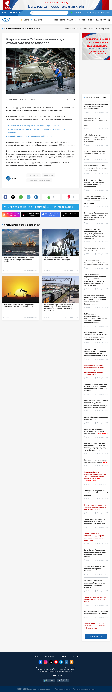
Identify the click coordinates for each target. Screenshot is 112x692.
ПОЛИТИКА (71, 20)
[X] (8, 13)
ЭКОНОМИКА (93, 20)
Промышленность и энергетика (96, 29)
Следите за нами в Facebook (51, 214)
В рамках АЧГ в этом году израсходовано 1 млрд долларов (33, 125)
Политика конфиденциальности (84, 689)
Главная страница (72, 28)
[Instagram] (5, 13)
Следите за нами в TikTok (32, 214)
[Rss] (19, 13)
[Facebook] (2, 13)
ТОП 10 (75, 656)
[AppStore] (63, 681)
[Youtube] (11, 13)
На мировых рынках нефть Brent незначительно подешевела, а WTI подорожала (37, 130)
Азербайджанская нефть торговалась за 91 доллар (30, 136)
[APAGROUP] (56, 675)
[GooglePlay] (49, 681)
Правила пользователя (63, 689)
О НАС (36, 656)
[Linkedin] (16, 13)
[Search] (65, 13)
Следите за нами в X (71, 214)
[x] (51, 662)
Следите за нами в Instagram (12, 214)
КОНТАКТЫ (49, 656)
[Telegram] (14, 13)
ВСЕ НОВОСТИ (59, 20)
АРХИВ (63, 656)
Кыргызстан (33, 175)
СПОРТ (103, 20)
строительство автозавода (39, 180)
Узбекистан (48, 175)
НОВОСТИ (82, 20)
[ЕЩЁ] (108, 20)
